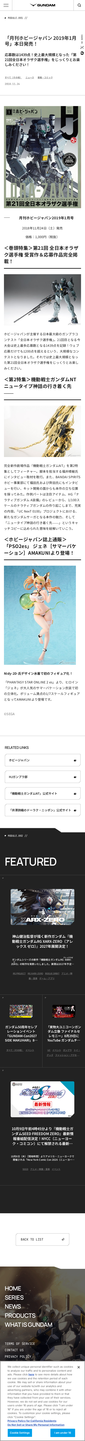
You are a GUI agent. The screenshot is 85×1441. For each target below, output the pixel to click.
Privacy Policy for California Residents (32, 1420)
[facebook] (81, 53)
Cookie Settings (20, 1432)
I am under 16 (62, 1432)
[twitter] (82, 47)
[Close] (78, 1367)
